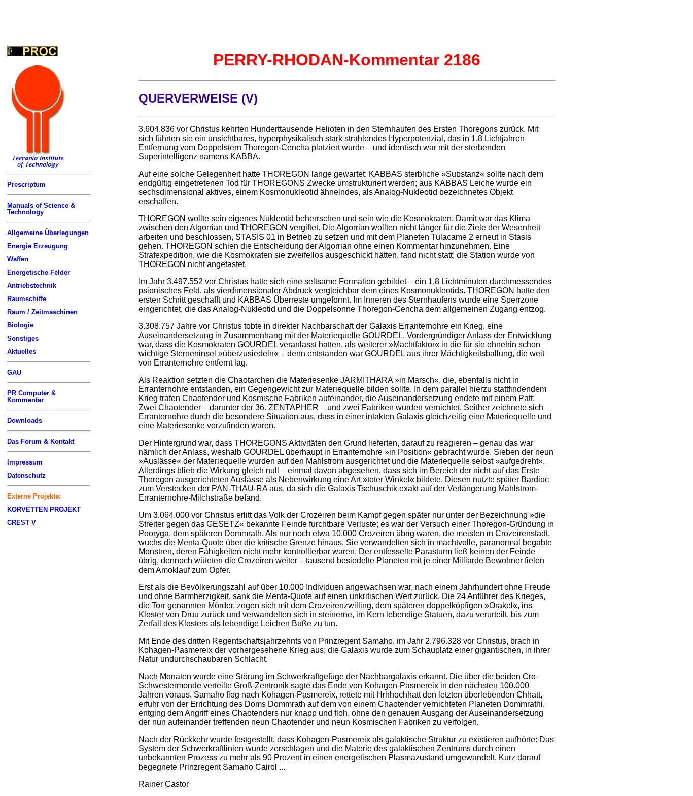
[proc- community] (32, 51)
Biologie (20, 325)
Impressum (25, 462)
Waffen (17, 259)
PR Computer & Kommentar (31, 396)
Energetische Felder (38, 272)
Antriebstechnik (31, 285)
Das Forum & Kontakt (40, 441)
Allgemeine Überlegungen (48, 232)
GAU (14, 372)
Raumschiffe (26, 298)
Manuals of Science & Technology (41, 208)
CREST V (21, 522)
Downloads (24, 420)
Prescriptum (26, 184)
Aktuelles (21, 351)
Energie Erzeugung (37, 246)
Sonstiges (23, 338)
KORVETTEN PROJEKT (44, 509)
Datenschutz (26, 475)
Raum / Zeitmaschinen (42, 312)
